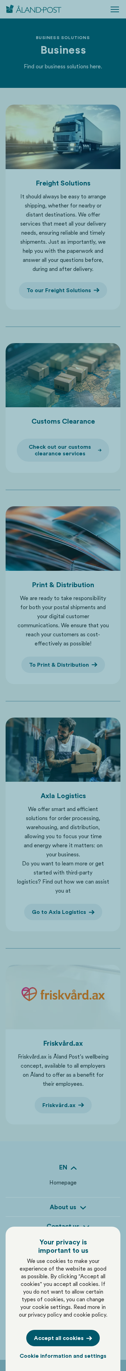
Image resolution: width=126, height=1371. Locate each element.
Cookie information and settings (63, 1356)
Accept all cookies (59, 1338)
